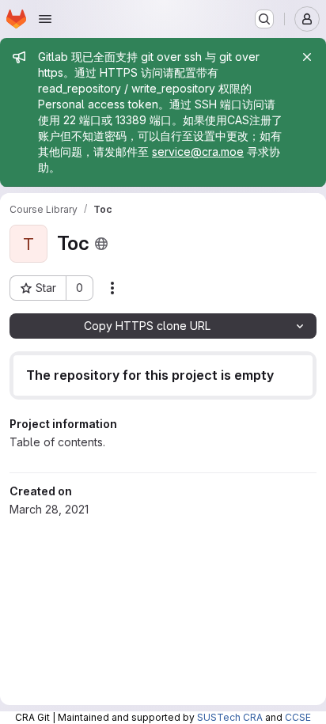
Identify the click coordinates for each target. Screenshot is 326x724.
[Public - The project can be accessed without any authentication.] (101, 243)
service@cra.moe (198, 151)
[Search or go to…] (264, 18)
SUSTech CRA (230, 717)
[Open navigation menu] (45, 19)
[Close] (307, 56)
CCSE (298, 717)
